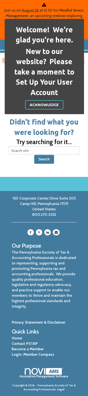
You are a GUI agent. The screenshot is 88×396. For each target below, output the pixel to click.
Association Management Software (44, 376)
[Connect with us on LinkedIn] (47, 232)
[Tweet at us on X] (39, 232)
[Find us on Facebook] (30, 232)
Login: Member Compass (33, 354)
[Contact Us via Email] (56, 232)
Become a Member (28, 349)
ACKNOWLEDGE (44, 104)
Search (44, 159)
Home (17, 338)
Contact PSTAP (25, 343)
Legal (61, 389)
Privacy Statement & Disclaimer (38, 322)
